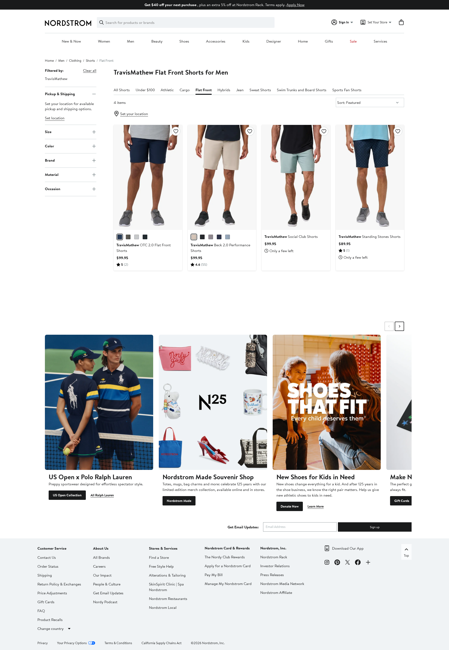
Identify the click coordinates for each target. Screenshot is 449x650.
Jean (240, 89)
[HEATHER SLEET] (210, 237)
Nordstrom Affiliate (276, 592)
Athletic (167, 89)
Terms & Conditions (118, 643)
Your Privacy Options (72, 643)
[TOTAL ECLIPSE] (119, 237)
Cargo (185, 89)
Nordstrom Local (163, 607)
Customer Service (51, 548)
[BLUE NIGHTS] (219, 237)
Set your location (134, 113)
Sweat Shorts (260, 89)
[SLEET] (136, 237)
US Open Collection (67, 495)
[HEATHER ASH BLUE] (227, 237)
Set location (55, 117)
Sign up (375, 527)
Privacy (42, 643)
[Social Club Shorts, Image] (296, 177)
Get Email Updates (108, 593)
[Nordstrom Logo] (68, 23)
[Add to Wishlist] (175, 131)
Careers (99, 566)
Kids (246, 41)
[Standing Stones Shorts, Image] (370, 177)
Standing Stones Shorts (370, 236)
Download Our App (348, 548)
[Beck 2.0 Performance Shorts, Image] (222, 177)
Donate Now (290, 506)
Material (51, 174)
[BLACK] (145, 237)
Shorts (90, 60)
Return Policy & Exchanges (59, 584)
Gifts (329, 41)
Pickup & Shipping (60, 93)
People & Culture (106, 584)
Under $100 (145, 89)
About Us (101, 548)
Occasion (52, 188)
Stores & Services (163, 548)
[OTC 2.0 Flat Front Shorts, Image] (148, 177)
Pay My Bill (214, 574)
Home (303, 41)
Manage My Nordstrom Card (228, 583)
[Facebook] (358, 562)
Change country (50, 628)
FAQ (41, 610)
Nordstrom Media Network (282, 583)
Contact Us (46, 557)
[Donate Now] (327, 402)
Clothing (75, 60)
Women (104, 41)
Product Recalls (50, 619)
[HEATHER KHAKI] (194, 237)
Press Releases (272, 574)
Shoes (184, 41)
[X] (347, 562)
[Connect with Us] (368, 562)
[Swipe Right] (399, 326)
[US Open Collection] (99, 402)
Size (48, 131)
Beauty (157, 41)
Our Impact (102, 575)
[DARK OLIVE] (128, 237)
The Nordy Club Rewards (225, 556)
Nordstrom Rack (273, 556)
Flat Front (204, 89)
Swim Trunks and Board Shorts (301, 89)
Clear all (89, 70)
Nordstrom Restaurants (168, 598)
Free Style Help (161, 566)
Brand (50, 160)
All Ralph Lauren (102, 495)
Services (380, 41)
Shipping (44, 575)
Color (49, 146)
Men (130, 41)
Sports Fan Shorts (347, 89)
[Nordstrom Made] (213, 402)
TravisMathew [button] (56, 78)
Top (406, 555)
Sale (353, 41)
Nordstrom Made (179, 500)
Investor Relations (275, 565)
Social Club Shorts (291, 236)
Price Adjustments (52, 593)
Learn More (316, 506)
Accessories (215, 41)
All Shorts (122, 89)
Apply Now (295, 4)
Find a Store (159, 557)
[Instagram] (327, 562)
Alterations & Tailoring (167, 575)
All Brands (101, 557)
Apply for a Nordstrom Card (228, 565)
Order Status (47, 566)
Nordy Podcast (105, 601)
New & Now (71, 41)
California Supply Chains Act (161, 643)
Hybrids (223, 89)
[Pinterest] (337, 562)
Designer (273, 41)
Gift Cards (401, 500)
